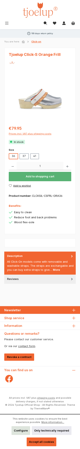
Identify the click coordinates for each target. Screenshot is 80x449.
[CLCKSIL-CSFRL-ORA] (40, 98)
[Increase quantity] (67, 166)
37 (24, 156)
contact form (26, 346)
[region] (40, 99)
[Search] (45, 23)
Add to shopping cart (40, 176)
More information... (52, 422)
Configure (21, 430)
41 (34, 156)
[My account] (64, 23)
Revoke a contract (19, 357)
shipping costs (46, 397)
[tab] (40, 263)
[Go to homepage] (40, 10)
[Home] (23, 42)
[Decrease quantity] (13, 166)
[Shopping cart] (73, 23)
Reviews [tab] (13, 279)
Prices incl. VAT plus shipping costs (30, 133)
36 (13, 156)
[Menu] (7, 23)
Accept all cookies (41, 441)
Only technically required (51, 430)
